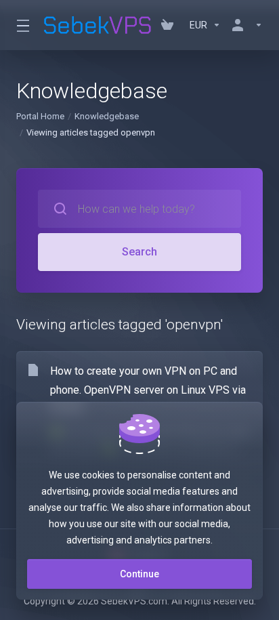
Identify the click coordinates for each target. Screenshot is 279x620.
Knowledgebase (106, 116)
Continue (139, 574)
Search (139, 251)
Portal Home (40, 116)
